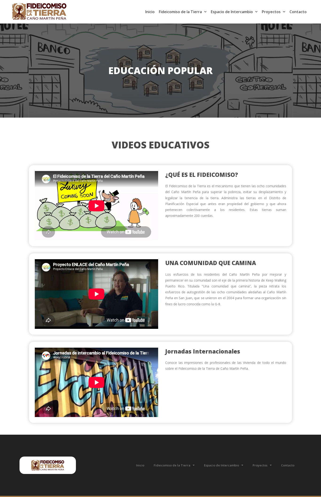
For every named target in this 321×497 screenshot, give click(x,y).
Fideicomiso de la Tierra (180, 11)
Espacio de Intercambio (232, 11)
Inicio (150, 11)
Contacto (298, 11)
